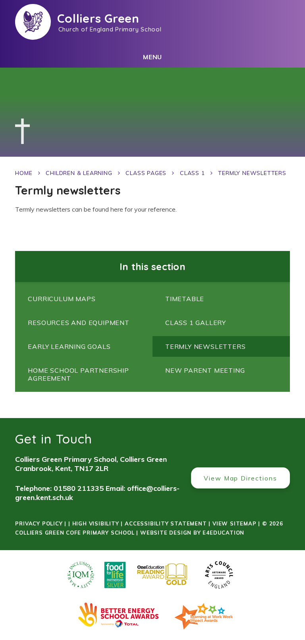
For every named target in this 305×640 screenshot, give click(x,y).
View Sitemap (234, 523)
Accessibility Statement (166, 523)
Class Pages (145, 173)
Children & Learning (79, 173)
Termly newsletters (252, 173)
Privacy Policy (38, 523)
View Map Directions (240, 478)
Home (23, 173)
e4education (223, 532)
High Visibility (95, 523)
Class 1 (192, 173)
